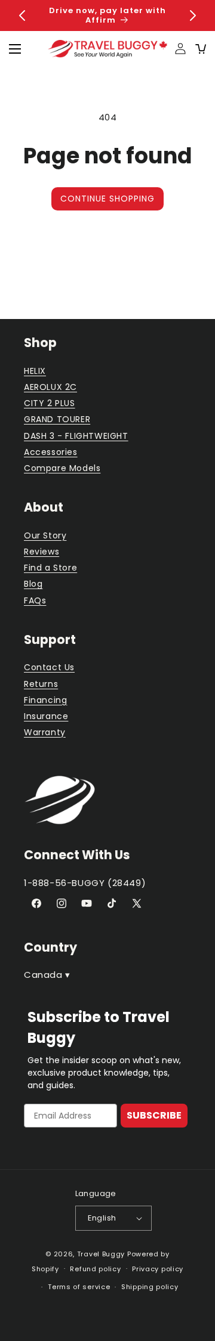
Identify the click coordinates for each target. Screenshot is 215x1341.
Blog (33, 584)
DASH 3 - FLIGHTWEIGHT (76, 436)
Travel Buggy (101, 1254)
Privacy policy (157, 1269)
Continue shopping (107, 199)
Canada (47, 974)
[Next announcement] (193, 15)
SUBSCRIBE (154, 1115)
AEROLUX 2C (50, 387)
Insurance (46, 716)
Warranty (45, 732)
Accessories (51, 452)
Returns (41, 684)
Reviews (41, 552)
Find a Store (50, 568)
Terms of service (79, 1287)
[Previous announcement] (22, 15)
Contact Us (49, 667)
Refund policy (95, 1269)
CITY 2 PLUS (49, 403)
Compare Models (62, 468)
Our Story (45, 535)
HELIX (35, 371)
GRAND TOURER (57, 419)
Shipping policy (150, 1287)
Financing (45, 700)
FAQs (35, 600)
